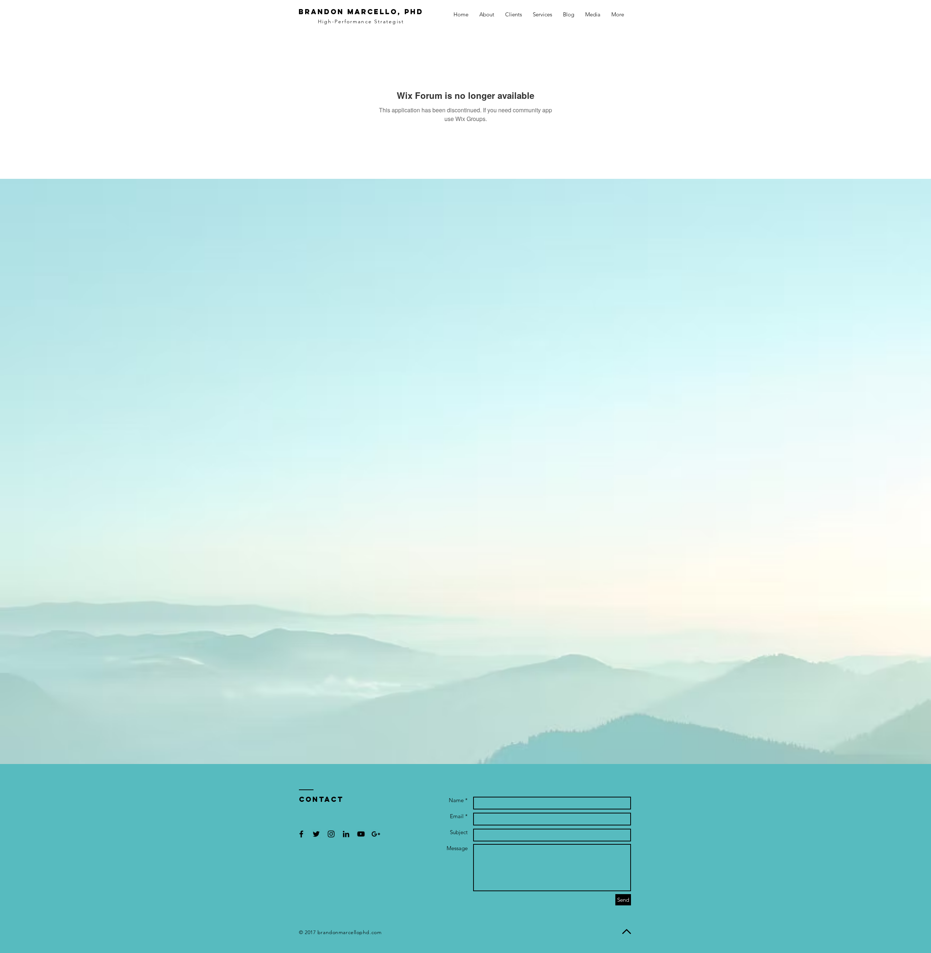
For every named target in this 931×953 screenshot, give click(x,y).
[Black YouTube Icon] (360, 834)
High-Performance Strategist (361, 21)
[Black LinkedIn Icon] (346, 834)
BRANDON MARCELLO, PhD (361, 11)
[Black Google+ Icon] (375, 834)
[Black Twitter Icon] (316, 834)
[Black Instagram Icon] (331, 834)
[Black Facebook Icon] (301, 834)
